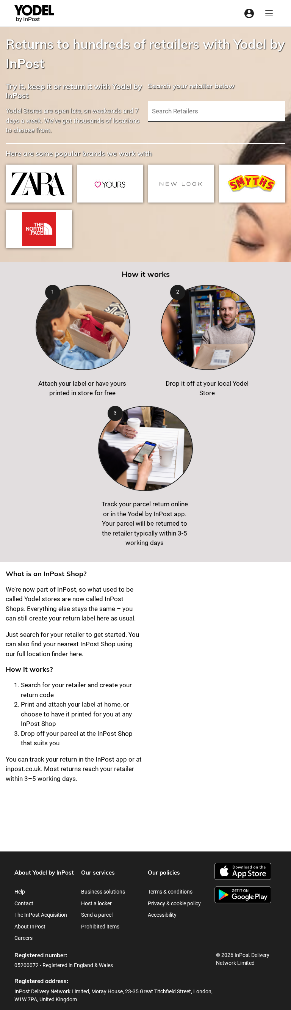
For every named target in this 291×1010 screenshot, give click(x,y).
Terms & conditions (170, 892)
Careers (23, 938)
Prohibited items (100, 927)
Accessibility (162, 915)
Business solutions (103, 892)
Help (19, 892)
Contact (23, 903)
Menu (269, 13)
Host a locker (96, 903)
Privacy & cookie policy (174, 903)
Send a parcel (97, 915)
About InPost (29, 927)
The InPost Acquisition (40, 915)
